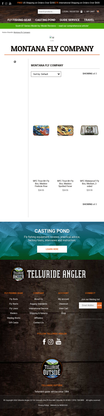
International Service (38, 308)
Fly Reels (13, 304)
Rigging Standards (38, 304)
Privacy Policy (43, 405)
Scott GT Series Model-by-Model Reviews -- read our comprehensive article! (52, 26)
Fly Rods (13, 299)
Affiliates (38, 318)
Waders (13, 313)
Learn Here (52, 249)
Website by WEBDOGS (58, 405)
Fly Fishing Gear (19, 20)
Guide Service (70, 20)
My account (63, 299)
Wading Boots (13, 318)
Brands (10, 32)
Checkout (63, 304)
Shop (63, 313)
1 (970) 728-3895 (77, 400)
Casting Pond (45, 20)
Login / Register (70, 11)
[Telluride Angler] (52, 274)
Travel (89, 20)
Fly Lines (13, 308)
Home (4, 32)
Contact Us (38, 322)
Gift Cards (13, 322)
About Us (38, 299)
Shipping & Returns (39, 313)
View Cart (63, 308)
